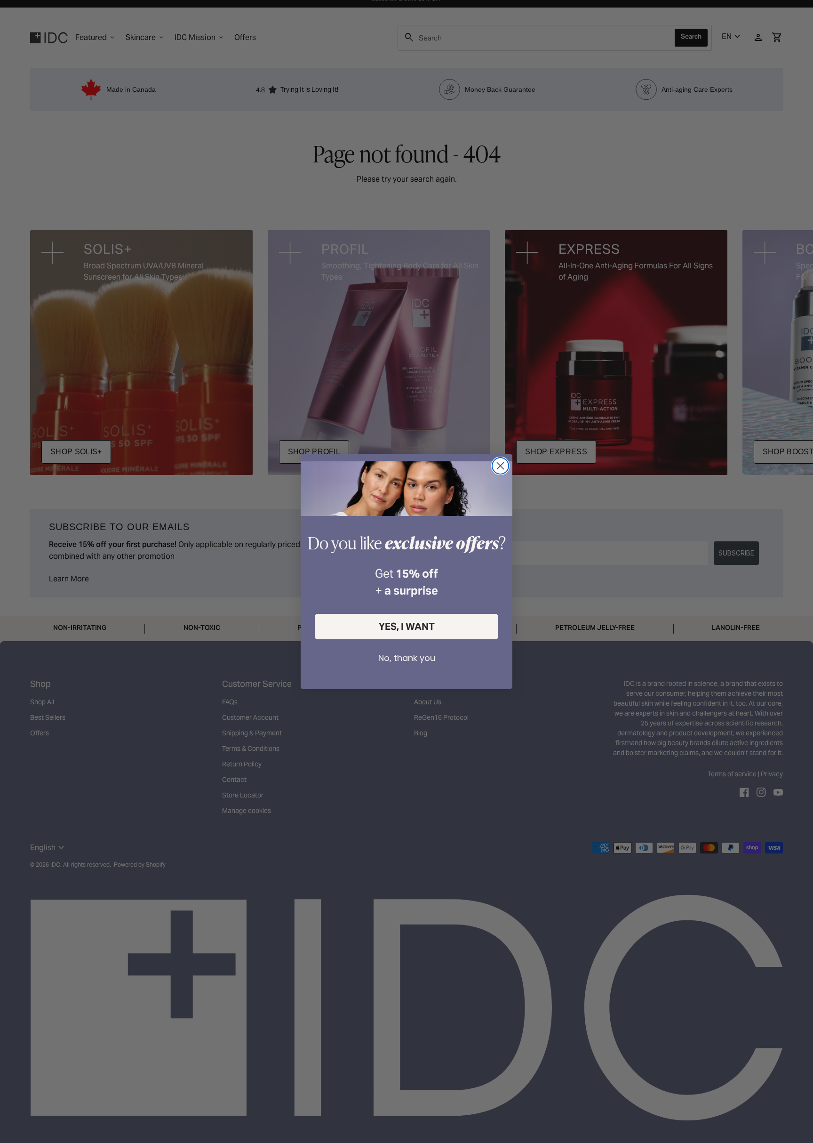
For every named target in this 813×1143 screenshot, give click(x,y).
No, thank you (406, 658)
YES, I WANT (407, 626)
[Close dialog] (500, 466)
